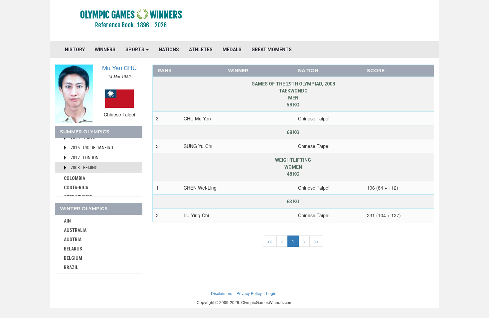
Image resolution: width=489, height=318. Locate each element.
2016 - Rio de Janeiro (92, 147)
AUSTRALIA (75, 230)
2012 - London (84, 157)
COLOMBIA (74, 178)
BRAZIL (71, 267)
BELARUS (73, 248)
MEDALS (232, 49)
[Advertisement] (325, 22)
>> (316, 241)
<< (269, 241)
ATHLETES (201, 49)
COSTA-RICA (76, 187)
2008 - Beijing (84, 167)
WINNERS (105, 49)
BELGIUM (73, 258)
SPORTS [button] (135, 49)
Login (271, 293)
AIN (67, 221)
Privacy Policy (249, 293)
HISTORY (75, 49)
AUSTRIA (73, 239)
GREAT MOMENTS (271, 49)
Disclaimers (221, 293)
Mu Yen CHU (119, 67)
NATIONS (169, 49)
